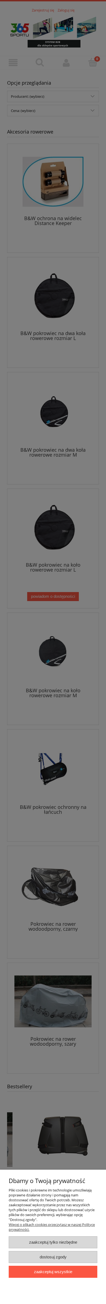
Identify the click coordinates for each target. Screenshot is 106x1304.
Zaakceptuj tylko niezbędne (53, 1242)
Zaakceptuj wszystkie (53, 1271)
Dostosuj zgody (53, 1257)
